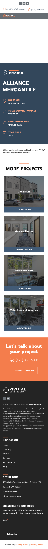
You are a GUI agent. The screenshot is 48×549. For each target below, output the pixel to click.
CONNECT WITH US (24, 370)
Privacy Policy (37, 544)
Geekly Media (22, 544)
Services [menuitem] (6, 458)
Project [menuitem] (6, 453)
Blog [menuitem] (5, 466)
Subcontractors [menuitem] (9, 462)
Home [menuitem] (5, 445)
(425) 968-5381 (10, 491)
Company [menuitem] (7, 449)
